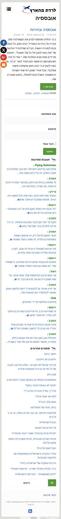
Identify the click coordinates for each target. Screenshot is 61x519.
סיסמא (52, 129)
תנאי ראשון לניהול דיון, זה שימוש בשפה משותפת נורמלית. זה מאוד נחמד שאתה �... (32, 237)
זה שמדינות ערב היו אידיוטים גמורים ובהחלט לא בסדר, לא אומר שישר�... (32, 313)
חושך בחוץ (50, 354)
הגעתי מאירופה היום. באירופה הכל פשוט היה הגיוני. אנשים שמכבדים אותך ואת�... (31, 197)
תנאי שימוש (49, 495)
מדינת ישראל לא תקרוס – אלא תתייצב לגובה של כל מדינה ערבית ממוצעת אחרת (31, 367)
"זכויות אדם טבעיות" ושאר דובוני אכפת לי (34, 433)
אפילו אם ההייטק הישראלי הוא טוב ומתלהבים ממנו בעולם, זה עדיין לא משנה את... (31, 171)
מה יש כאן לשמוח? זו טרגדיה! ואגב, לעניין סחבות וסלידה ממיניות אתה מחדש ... (34, 250)
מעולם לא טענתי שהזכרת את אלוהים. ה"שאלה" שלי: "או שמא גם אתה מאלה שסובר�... (30, 264)
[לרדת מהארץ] (39, 13)
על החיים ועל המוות (45, 428)
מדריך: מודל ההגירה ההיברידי (40, 391)
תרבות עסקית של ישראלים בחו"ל (38, 463)
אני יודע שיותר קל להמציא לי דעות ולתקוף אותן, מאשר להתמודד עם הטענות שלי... (31, 290)
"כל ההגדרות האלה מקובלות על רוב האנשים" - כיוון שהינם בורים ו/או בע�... (31, 211)
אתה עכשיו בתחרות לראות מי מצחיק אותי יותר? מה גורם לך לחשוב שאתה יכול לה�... (32, 326)
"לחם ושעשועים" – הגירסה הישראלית (35, 474)
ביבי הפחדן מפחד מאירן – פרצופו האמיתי (33, 468)
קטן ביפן (51, 374)
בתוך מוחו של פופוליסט (43, 407)
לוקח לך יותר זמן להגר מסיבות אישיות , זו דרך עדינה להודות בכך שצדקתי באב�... (31, 224)
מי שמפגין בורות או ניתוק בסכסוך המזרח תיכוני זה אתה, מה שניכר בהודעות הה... (30, 184)
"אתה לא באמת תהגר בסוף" (40, 385)
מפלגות (28, 93)
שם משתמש (48, 114)
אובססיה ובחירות (43, 29)
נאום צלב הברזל (47, 402)
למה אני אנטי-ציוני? (45, 396)
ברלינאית (51, 34)
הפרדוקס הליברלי (46, 448)
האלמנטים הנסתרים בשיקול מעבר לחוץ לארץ (31, 380)
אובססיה (45, 93)
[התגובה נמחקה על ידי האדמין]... (38, 302)
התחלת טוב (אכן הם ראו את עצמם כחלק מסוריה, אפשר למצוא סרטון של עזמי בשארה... (31, 340)
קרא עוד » (48, 86)
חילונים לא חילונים (46, 359)
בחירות (37, 93)
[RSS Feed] (30, 511)
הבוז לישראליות (47, 422)
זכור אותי (48, 144)
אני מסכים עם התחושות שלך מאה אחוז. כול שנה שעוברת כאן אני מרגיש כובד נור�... (32, 277)
